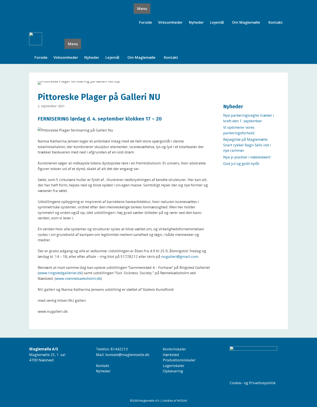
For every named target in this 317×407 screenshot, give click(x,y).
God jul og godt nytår (241, 163)
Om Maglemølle (246, 22)
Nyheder (196, 22)
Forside (145, 22)
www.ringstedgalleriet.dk (60, 272)
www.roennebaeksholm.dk (78, 278)
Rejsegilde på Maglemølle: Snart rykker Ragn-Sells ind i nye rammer (247, 145)
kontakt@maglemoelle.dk (127, 354)
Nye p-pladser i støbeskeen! (246, 157)
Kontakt (275, 22)
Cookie (235, 382)
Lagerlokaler (173, 365)
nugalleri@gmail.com (179, 256)
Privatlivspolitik (262, 382)
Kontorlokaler (174, 349)
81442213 (119, 349)
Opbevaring (173, 370)
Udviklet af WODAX (174, 400)
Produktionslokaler (179, 359)
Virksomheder (170, 22)
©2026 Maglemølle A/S (145, 400)
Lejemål (217, 22)
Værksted (171, 354)
